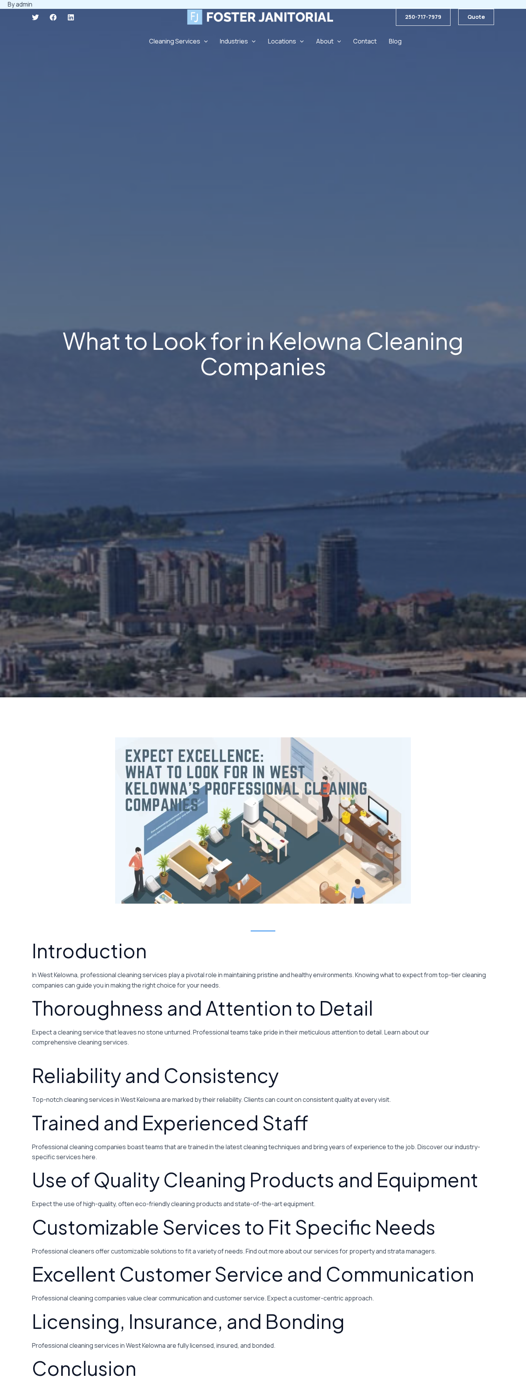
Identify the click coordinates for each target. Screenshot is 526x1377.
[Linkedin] (70, 17)
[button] (476, 17)
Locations (282, 41)
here (88, 1157)
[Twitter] (35, 17)
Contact (365, 41)
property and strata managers (392, 1251)
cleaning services (102, 1042)
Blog (395, 41)
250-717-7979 (423, 16)
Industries (234, 41)
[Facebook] (53, 17)
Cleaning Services (174, 41)
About (324, 41)
